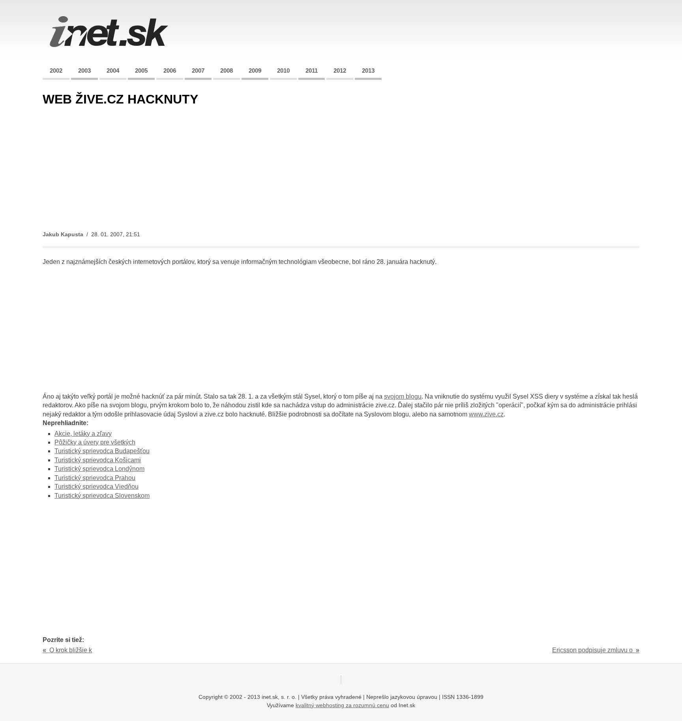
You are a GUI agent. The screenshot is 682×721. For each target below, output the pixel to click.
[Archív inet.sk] (109, 49)
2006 (169, 70)
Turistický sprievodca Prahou (94, 477)
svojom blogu (403, 396)
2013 (368, 70)
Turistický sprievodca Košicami (97, 460)
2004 (113, 70)
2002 (56, 70)
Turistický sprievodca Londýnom (99, 468)
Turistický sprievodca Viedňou (96, 486)
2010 (283, 70)
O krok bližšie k (67, 650)
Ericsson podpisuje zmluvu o (595, 650)
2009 (255, 70)
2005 (141, 70)
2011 (311, 70)
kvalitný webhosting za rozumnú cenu (342, 705)
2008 (226, 70)
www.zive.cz (486, 414)
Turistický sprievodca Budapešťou (102, 451)
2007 (198, 70)
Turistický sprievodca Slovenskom (102, 495)
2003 (84, 70)
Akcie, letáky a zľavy (83, 433)
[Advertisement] (279, 169)
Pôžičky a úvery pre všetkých (94, 442)
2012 (340, 70)
